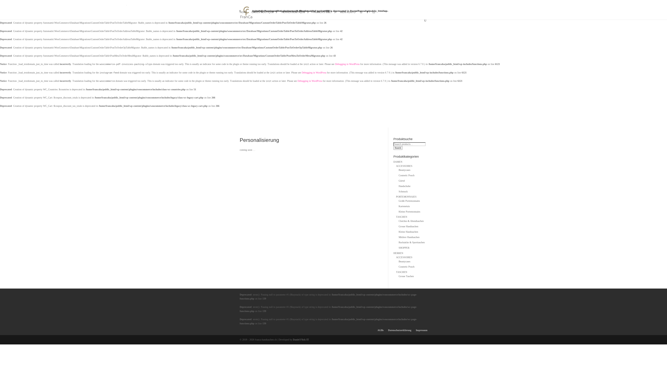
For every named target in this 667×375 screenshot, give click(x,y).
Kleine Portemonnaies (409, 211)
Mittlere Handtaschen (409, 237)
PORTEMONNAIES (406, 196)
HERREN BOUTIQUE (293, 12)
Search (398, 148)
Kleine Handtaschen (408, 232)
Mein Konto (348, 12)
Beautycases (404, 170)
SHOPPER (404, 248)
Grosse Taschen (406, 276)
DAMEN (397, 162)
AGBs (380, 330)
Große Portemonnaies (409, 201)
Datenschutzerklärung (399, 330)
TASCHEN (401, 217)
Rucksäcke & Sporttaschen (412, 242)
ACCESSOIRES (404, 166)
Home (243, 12)
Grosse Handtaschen (408, 226)
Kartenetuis (404, 206)
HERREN (398, 253)
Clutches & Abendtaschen (411, 221)
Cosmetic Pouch (406, 175)
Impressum (421, 330)
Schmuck (403, 191)
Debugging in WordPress (347, 64)
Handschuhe (404, 186)
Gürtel (402, 181)
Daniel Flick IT (301, 339)
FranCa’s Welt (322, 12)
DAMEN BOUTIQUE (263, 12)
